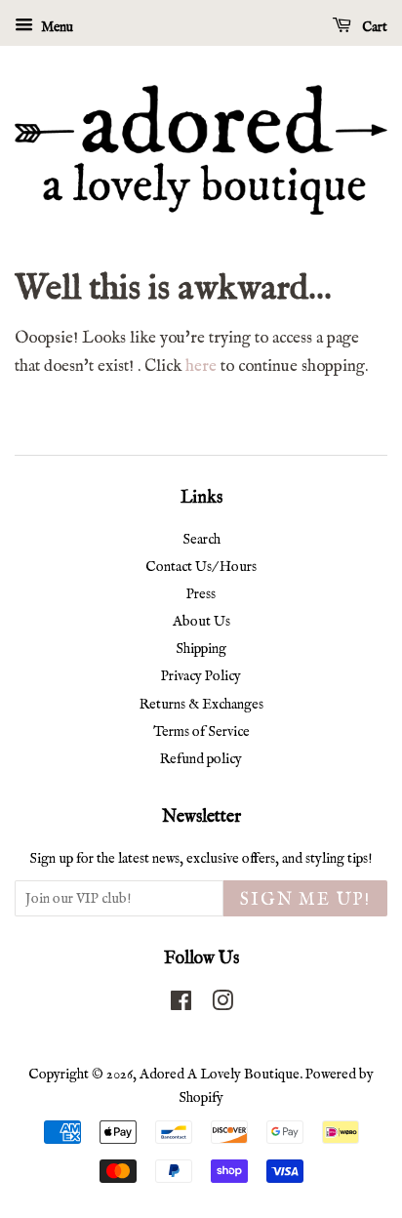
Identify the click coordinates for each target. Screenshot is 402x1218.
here (201, 366)
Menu (55, 27)
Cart (373, 27)
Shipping (201, 649)
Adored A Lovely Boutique (220, 1074)
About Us (201, 621)
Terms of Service (201, 732)
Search (201, 539)
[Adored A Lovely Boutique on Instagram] (222, 1005)
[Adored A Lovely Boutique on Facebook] (181, 1005)
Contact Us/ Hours (201, 567)
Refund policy (201, 759)
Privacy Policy (201, 676)
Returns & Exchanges (201, 704)
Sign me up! (305, 900)
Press (201, 594)
